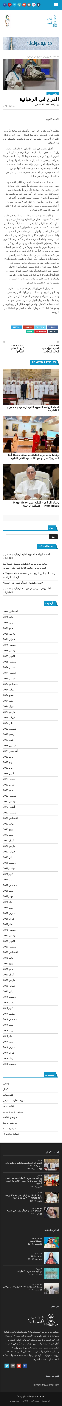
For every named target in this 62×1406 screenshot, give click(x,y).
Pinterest (40, 331)
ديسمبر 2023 (9, 729)
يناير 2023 (8, 790)
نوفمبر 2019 (9, 1003)
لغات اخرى (8, 1106)
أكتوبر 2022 (9, 807)
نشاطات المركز (11, 1134)
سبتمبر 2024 (9, 679)
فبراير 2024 (9, 718)
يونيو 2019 (8, 1031)
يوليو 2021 (8, 891)
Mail (28, 331)
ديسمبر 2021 (9, 863)
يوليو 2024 (8, 690)
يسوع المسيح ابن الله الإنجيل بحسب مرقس (22, 1286)
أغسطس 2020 (10, 952)
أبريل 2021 (8, 908)
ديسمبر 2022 (9, 796)
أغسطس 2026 (10, 612)
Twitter (39, 327)
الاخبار (6, 1089)
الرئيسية (46, 1401)
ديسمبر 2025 (9, 645)
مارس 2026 (9, 634)
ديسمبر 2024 (9, 667)
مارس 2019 (9, 1047)
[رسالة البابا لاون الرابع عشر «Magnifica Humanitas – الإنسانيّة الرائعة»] (31, 482)
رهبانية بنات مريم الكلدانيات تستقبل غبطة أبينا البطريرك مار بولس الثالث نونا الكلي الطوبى (33, 456)
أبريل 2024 (8, 707)
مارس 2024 (9, 712)
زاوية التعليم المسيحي (14, 1101)
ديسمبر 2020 (9, 930)
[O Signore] (51, 1258)
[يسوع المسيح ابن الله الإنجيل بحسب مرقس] (51, 1288)
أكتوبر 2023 (8, 740)
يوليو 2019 (8, 1025)
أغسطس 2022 (10, 818)
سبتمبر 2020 (9, 947)
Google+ (27, 327)
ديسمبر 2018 (9, 1064)
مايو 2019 (7, 1036)
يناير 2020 (8, 992)
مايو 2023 (8, 768)
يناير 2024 (8, 723)
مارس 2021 (9, 913)
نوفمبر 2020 (9, 936)
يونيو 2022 (8, 830)
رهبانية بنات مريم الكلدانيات (29, 1271)
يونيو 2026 (8, 623)
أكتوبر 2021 (8, 874)
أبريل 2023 (8, 774)
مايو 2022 (8, 835)
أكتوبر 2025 (9, 656)
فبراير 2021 (8, 919)
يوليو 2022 (8, 824)
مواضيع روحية (47, 56)
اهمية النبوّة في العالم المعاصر (50, 348)
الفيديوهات (8, 1095)
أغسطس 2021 (10, 885)
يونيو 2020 (8, 964)
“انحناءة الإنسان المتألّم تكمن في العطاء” (23, 583)
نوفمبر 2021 (9, 869)
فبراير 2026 (9, 639)
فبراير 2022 (9, 852)
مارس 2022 (9, 846)
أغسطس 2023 (10, 751)
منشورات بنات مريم (13, 1112)
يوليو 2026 (8, 617)
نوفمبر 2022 (9, 802)
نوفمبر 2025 (9, 651)
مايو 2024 (8, 701)
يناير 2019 (7, 1059)
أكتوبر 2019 (8, 1008)
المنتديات (35, 1401)
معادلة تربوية (36, 1240)
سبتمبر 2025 (9, 662)
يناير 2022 (8, 857)
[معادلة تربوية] (51, 1242)
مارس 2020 (9, 980)
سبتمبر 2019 (9, 1014)
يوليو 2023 (8, 757)
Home (56, 56)
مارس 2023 (9, 779)
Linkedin (15, 327)
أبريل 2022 (8, 841)
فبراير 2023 (9, 785)
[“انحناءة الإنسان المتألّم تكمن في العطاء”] (51, 1212)
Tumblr (52, 331)
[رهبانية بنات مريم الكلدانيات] (51, 1273)
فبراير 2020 (9, 986)
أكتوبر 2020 (9, 941)
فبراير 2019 (8, 1053)
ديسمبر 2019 (9, 997)
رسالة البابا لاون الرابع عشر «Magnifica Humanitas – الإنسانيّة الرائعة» (36, 504)
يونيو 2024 (8, 695)
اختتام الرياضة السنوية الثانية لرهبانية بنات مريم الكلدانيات (33, 408)
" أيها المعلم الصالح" (17, 348)
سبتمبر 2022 (9, 813)
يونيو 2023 (8, 762)
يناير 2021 (7, 924)
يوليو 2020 (8, 958)
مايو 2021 (7, 902)
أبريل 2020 (8, 975)
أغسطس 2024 (10, 684)
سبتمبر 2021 (9, 880)
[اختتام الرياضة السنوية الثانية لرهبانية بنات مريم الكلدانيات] (31, 387)
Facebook (51, 327)
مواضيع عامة (9, 1129)
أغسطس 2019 (10, 1019)
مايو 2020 (8, 969)
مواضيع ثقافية (10, 1117)
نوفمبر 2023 (9, 734)
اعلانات (6, 1084)
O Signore (36, 1256)
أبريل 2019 (8, 1042)
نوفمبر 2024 (9, 673)
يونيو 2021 (8, 896)
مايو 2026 (8, 628)
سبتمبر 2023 (9, 746)
